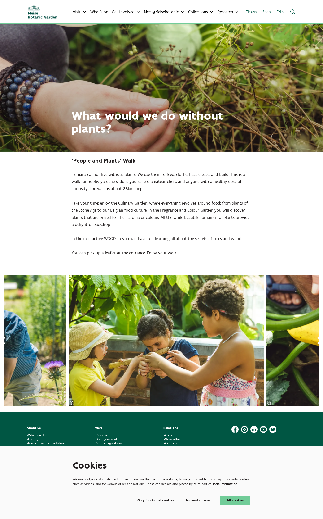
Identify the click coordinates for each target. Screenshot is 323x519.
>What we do (37, 435)
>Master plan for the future (46, 443)
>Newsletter (171, 439)
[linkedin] (254, 429)
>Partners (170, 443)
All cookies (235, 500)
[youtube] (263, 429)
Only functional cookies (155, 500)
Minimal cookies (198, 500)
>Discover (102, 435)
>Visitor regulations (108, 443)
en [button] (279, 12)
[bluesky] (272, 429)
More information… (226, 484)
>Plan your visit (106, 439)
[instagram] (244, 429)
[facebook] (235, 429)
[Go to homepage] (43, 12)
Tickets (251, 11)
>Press (167, 435)
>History (32, 439)
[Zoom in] (71, 403)
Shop (267, 11)
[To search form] (292, 11)
